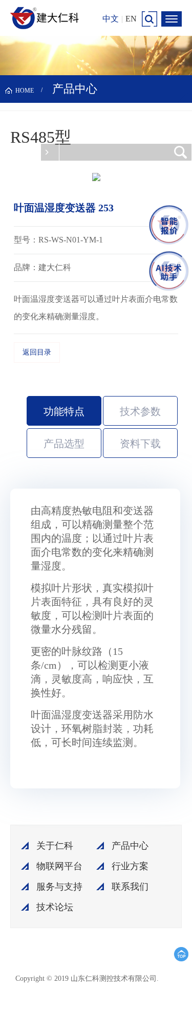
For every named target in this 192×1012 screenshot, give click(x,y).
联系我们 (130, 887)
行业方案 (130, 866)
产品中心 (130, 846)
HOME (24, 90)
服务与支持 (59, 887)
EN (131, 18)
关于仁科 (54, 846)
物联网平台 (59, 866)
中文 (110, 18)
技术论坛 (54, 907)
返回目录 (37, 352)
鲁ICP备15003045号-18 (117, 982)
